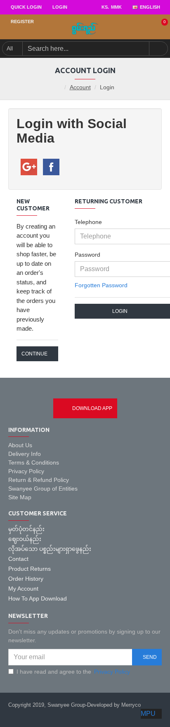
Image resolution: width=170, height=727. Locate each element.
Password (87, 254)
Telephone (88, 222)
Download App (92, 408)
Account (80, 87)
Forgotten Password (101, 285)
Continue (34, 354)
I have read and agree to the (73, 671)
